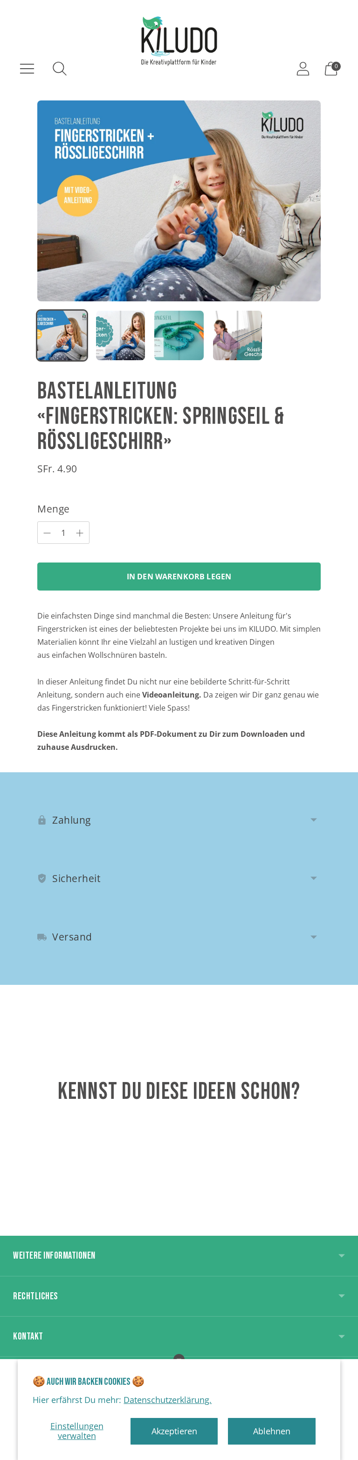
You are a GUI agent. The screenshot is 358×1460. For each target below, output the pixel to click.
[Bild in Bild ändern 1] (62, 335)
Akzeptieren (174, 1431)
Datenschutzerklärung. (168, 1399)
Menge (53, 508)
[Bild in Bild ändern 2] (120, 335)
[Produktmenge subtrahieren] (79, 533)
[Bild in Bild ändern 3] (179, 335)
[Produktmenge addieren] (47, 533)
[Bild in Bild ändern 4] (237, 335)
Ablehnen (271, 1431)
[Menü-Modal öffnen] (27, 69)
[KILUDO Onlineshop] (179, 41)
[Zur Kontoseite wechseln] (303, 69)
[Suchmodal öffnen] (60, 69)
